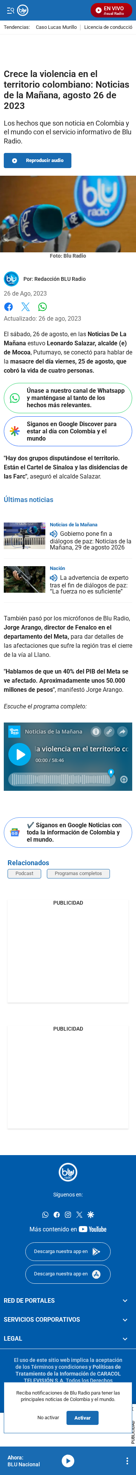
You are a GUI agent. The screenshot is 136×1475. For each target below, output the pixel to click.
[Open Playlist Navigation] (127, 1461)
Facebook (8, 311)
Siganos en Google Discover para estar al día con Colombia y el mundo (72, 431)
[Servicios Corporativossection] (125, 1319)
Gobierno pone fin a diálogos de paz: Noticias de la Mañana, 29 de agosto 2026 (90, 540)
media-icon (68, 1461)
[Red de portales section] (125, 1300)
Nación (57, 568)
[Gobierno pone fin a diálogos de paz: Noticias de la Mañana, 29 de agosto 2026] (24, 536)
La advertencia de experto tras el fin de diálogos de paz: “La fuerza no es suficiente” (89, 584)
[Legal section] (125, 1338)
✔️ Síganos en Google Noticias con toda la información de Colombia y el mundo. (74, 832)
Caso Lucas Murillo (56, 27)
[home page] (68, 1172)
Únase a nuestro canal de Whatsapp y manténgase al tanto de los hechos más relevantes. (76, 398)
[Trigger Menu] (10, 10)
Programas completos (78, 873)
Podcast (24, 873)
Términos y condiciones (59, 1367)
